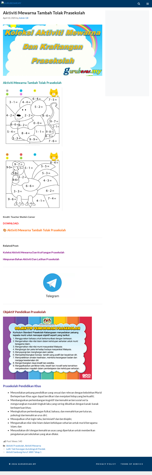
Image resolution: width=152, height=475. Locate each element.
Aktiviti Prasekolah (15, 445)
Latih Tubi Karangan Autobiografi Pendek (25, 449)
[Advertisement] (128, 28)
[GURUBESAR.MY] (11, 3)
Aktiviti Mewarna (33, 445)
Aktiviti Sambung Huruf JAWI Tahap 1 (23, 452)
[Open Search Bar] (138, 3)
